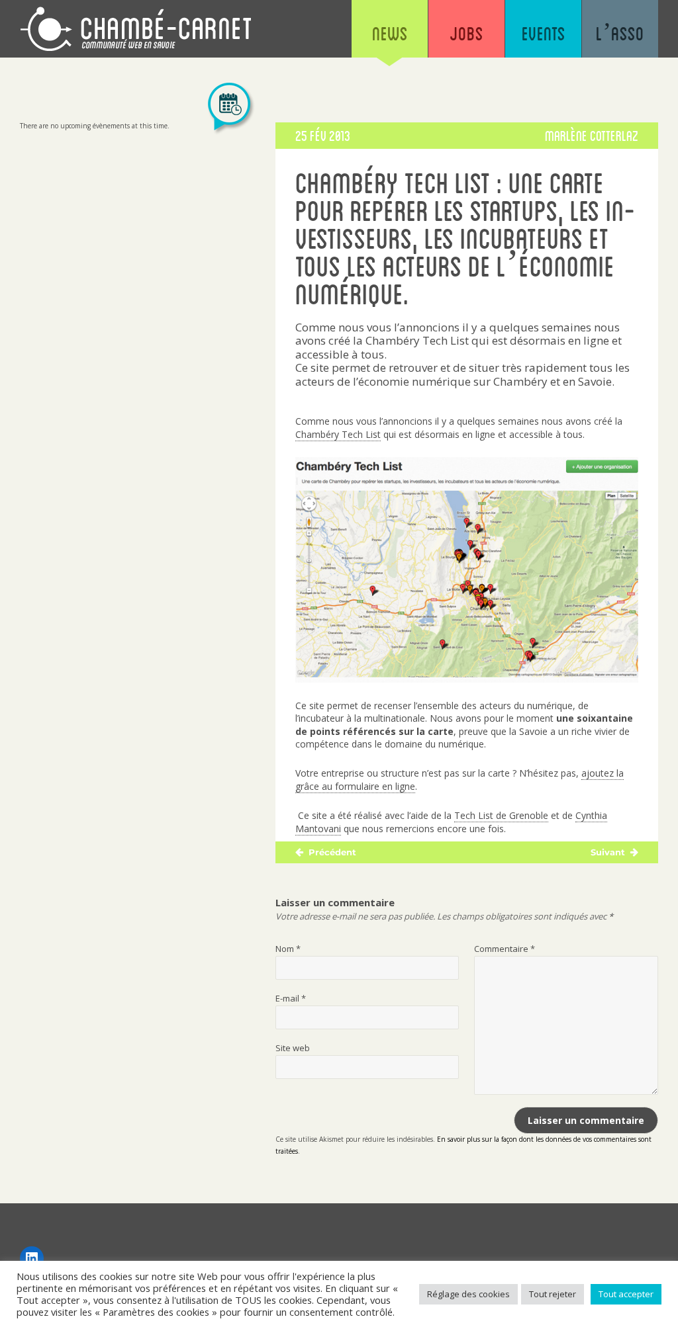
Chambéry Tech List (338, 434)
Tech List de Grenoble (501, 815)
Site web (292, 1048)
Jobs (466, 33)
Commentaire (504, 949)
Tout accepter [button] (626, 1294)
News (390, 33)
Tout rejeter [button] (552, 1294)
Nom (288, 949)
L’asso (620, 33)
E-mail (290, 998)
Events (543, 33)
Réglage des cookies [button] (468, 1294)
